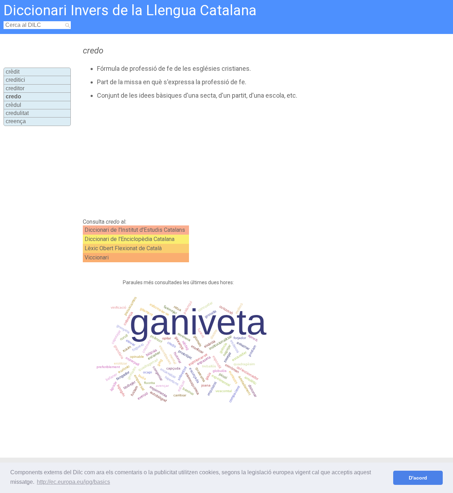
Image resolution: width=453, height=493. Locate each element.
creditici (15, 80)
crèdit (12, 72)
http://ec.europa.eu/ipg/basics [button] (73, 482)
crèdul (13, 105)
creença (16, 121)
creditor (15, 88)
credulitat (17, 113)
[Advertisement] (209, 158)
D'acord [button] (418, 478)
